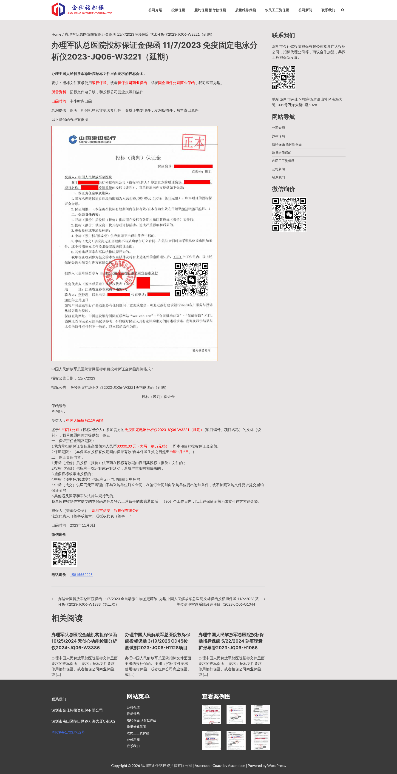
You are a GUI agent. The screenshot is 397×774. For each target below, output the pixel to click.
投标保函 (178, 10)
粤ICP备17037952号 (68, 732)
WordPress (276, 765)
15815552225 (81, 574)
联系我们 (328, 10)
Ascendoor (236, 765)
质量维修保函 (245, 10)
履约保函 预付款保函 (210, 10)
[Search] (342, 10)
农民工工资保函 (277, 10)
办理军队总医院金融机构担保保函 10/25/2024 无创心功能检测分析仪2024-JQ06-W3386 (84, 641)
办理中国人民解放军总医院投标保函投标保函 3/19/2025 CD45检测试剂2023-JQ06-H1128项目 (157, 641)
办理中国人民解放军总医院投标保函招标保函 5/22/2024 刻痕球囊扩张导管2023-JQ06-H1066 (231, 641)
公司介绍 (155, 10)
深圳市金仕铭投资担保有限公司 (166, 765)
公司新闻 (305, 10)
